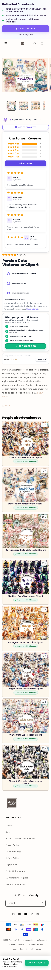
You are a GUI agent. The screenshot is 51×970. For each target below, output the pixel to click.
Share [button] (7, 405)
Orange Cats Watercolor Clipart (25, 642)
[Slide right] (48, 108)
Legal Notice (11, 864)
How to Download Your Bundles (20, 838)
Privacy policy (28, 940)
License (9, 825)
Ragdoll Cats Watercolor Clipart (25, 689)
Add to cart (41, 360)
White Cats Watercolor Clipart (25, 735)
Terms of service (17, 944)
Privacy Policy (12, 845)
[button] (6, 43)
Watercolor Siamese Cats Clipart (25, 504)
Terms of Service (13, 851)
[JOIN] (42, 903)
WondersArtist (14, 940)
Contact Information (15, 871)
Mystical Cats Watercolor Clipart (25, 596)
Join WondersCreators (15, 884)
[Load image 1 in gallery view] (11, 105)
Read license (32, 308)
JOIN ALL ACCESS (25, 28)
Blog (7, 832)
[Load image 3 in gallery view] (35, 105)
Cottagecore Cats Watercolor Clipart (25, 550)
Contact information (35, 944)
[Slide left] (3, 108)
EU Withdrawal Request (16, 877)
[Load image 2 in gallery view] (23, 105)
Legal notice (18, 949)
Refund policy (42, 940)
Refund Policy (12, 858)
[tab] (25, 274)
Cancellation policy (33, 949)
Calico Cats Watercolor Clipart (25, 457)
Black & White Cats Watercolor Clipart (25, 782)
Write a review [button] (25, 163)
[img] (15, 172)
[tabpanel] (25, 304)
